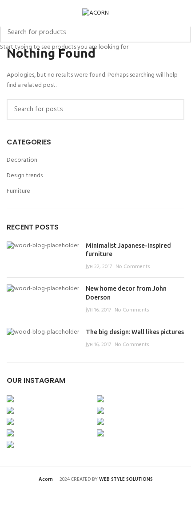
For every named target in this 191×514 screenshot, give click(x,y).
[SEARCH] (179, 32)
